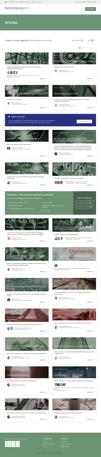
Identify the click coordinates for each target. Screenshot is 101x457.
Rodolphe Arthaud (67, 326)
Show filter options (76, 40)
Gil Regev (72, 181)
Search (94, 1)
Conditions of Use (58, 452)
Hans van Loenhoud (20, 384)
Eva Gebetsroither (75, 387)
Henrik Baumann (29, 328)
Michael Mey (66, 70)
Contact (45, 446)
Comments (83, 1)
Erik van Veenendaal (20, 416)
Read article (42, 78)
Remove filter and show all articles (87, 48)
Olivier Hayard (85, 181)
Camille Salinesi (19, 147)
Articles (77, 1)
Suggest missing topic (84, 121)
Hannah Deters (22, 75)
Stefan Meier (66, 357)
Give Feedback (64, 441)
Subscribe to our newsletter (84, 206)
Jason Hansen (19, 268)
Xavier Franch (80, 237)
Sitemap (40, 452)
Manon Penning (66, 297)
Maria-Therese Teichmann (64, 387)
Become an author (65, 446)
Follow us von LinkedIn (84, 202)
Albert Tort (18, 299)
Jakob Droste (29, 75)
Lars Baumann (22, 328)
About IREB (45, 441)
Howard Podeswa (67, 153)
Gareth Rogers (66, 104)
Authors (89, 1)
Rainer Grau (18, 182)
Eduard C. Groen (15, 75)
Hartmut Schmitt (36, 75)
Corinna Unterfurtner (84, 387)
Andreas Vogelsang (88, 237)
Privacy (50, 452)
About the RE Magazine (48, 444)
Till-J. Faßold (18, 238)
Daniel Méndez (73, 237)
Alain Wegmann (78, 181)
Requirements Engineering (17, 8)
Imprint (45, 452)
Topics (91, 9)
